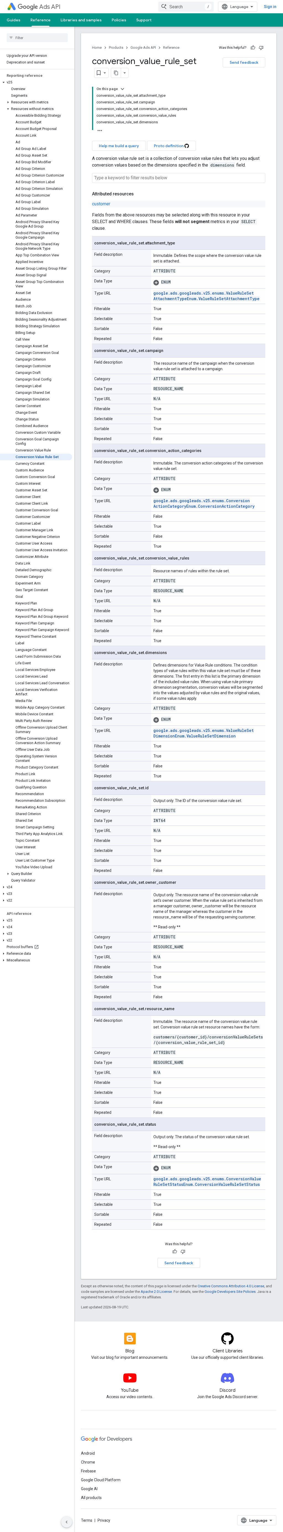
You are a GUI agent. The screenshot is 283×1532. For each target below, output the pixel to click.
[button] (36, 82)
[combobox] (186, 7)
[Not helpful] (261, 48)
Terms (86, 1520)
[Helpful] (253, 48)
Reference (40, 19)
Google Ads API (143, 47)
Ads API (50, 7)
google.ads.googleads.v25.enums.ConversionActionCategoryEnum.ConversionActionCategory (204, 503)
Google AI (89, 1489)
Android (88, 1453)
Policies (119, 19)
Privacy (104, 1520)
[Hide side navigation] (66, 1522)
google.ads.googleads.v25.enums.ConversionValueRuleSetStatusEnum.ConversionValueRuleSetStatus (207, 1181)
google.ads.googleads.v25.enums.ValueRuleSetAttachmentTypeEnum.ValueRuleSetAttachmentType (206, 295)
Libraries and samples (81, 19)
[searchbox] (37, 37)
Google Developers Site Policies (230, 1292)
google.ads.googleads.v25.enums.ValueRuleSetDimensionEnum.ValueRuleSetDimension (203, 733)
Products (116, 47)
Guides (13, 19)
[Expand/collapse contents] (122, 89)
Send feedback (244, 62)
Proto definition (169, 145)
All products (91, 1497)
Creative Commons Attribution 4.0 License (231, 1286)
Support (143, 19)
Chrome (88, 1462)
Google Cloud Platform (100, 1480)
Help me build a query (119, 145)
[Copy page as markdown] (116, 73)
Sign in (270, 6)
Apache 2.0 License (156, 1292)
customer (101, 203)
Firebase (88, 1471)
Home (97, 47)
